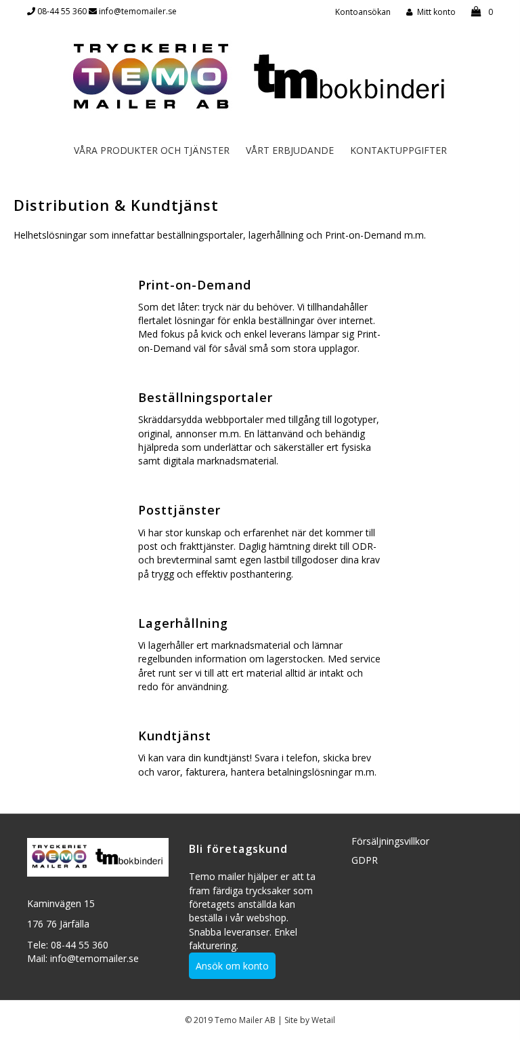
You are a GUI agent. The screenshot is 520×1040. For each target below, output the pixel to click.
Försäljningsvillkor (390, 841)
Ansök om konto (232, 965)
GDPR (364, 860)
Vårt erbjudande (290, 150)
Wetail (323, 1020)
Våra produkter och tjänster (152, 150)
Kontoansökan (363, 12)
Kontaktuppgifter (398, 150)
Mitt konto (436, 12)
